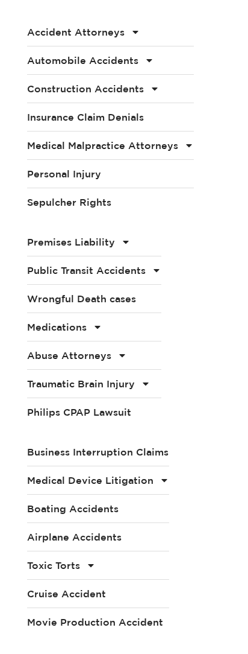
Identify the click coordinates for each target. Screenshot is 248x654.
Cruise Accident (66, 593)
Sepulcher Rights (69, 202)
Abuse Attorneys (69, 355)
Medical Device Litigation (90, 480)
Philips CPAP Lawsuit (79, 412)
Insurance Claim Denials (85, 117)
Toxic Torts (53, 565)
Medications (57, 327)
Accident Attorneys (76, 32)
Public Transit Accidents (86, 270)
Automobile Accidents (82, 60)
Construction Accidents (85, 88)
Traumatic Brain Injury (81, 383)
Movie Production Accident (95, 622)
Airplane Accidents (74, 537)
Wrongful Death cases (81, 298)
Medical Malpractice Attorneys (102, 145)
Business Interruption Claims (98, 451)
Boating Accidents (73, 508)
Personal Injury (64, 173)
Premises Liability (71, 242)
